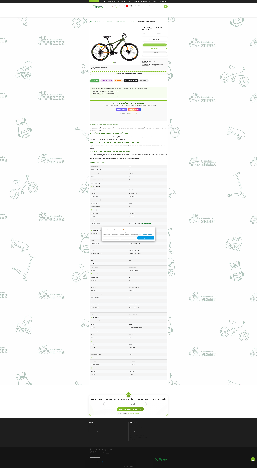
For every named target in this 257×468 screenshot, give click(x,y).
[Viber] (132, 10)
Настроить (128, 237)
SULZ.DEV (131, 466)
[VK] (126, 10)
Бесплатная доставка (98, 91)
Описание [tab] (95, 80)
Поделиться (158, 33)
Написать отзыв (132, 80)
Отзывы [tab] (119, 80)
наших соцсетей (116, 95)
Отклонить (111, 237)
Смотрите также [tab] (107, 80)
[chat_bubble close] (253, 459)
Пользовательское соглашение (137, 435)
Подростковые (121, 21)
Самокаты (91, 427)
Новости (132, 433)
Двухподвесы (110, 21)
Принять (146, 237)
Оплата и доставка (134, 431)
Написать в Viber (121, 109)
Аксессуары (91, 429)
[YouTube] (119, 10)
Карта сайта (132, 439)
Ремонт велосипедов (94, 431)
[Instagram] (123, 10)
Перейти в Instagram (134, 109)
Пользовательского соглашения (133, 413)
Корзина (164, 1)
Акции (110, 431)
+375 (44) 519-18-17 (133, 113)
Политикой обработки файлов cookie (145, 234)
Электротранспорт (113, 427)
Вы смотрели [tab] (143, 80)
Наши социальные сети (135, 429)
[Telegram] (129, 10)
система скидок (101, 93)
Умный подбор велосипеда (136, 427)
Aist (131, 21)
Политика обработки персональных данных (139, 437)
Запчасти (111, 429)
